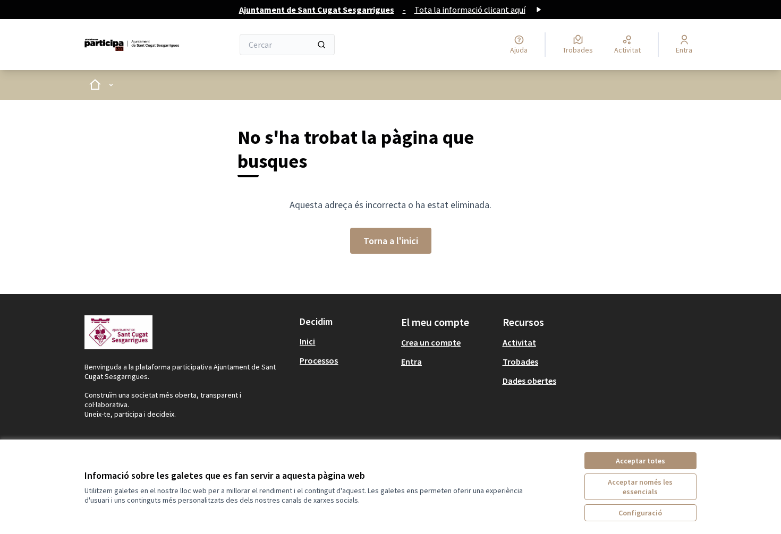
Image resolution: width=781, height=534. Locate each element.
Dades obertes (529, 380)
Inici (307, 341)
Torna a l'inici (390, 241)
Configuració (640, 513)
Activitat (519, 342)
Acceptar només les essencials (640, 486)
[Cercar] (321, 45)
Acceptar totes (640, 461)
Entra (411, 361)
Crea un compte (431, 342)
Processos (319, 360)
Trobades (520, 361)
